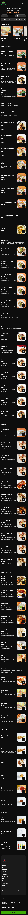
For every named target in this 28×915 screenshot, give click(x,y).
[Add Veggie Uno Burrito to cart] (24, 564)
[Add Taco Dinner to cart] (24, 682)
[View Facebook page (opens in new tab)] (3, 899)
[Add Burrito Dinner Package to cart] (24, 69)
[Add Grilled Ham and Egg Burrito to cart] (24, 141)
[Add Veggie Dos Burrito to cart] (24, 499)
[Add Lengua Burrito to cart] (24, 551)
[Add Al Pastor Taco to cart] (24, 364)
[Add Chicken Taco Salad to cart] (24, 293)
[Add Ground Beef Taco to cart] (24, 403)
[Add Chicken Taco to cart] (24, 390)
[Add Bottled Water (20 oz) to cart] (24, 835)
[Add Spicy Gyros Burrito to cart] (24, 538)
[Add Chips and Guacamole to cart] (24, 739)
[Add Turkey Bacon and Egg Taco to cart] (24, 180)
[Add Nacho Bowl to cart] (24, 609)
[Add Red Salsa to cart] (24, 804)
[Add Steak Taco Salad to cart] (24, 254)
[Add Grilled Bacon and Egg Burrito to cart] (24, 128)
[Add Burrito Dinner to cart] (9, 34)
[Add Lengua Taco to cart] (24, 416)
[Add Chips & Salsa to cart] (24, 752)
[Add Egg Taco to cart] (24, 232)
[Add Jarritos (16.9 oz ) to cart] (24, 848)
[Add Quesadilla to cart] (24, 635)
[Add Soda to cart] (24, 822)
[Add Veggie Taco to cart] (24, 351)
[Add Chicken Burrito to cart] (24, 512)
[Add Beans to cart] (24, 765)
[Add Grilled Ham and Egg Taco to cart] (24, 206)
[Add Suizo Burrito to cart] (24, 486)
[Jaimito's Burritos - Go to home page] (3, 3)
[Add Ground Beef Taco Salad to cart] (24, 306)
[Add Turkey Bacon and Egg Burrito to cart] (24, 115)
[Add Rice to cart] (24, 778)
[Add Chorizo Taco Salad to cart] (24, 280)
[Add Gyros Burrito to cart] (24, 460)
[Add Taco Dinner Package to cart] (24, 56)
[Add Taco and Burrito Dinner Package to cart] (24, 95)
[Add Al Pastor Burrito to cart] (24, 447)
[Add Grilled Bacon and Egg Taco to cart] (24, 193)
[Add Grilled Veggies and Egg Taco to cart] (24, 219)
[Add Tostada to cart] (24, 648)
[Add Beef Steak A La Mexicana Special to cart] (24, 583)
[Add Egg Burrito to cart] (24, 167)
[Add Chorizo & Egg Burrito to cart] (24, 473)
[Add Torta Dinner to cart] (24, 695)
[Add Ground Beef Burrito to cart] (24, 525)
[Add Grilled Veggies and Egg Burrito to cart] (24, 154)
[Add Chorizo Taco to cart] (24, 377)
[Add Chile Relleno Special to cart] (24, 596)
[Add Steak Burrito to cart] (21, 34)
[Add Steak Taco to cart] (24, 339)
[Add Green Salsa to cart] (24, 791)
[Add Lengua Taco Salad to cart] (24, 318)
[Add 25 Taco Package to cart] (24, 82)
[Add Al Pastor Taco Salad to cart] (24, 267)
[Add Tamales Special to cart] (24, 622)
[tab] (4, 15)
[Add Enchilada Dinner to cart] (24, 721)
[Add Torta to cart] (24, 660)
